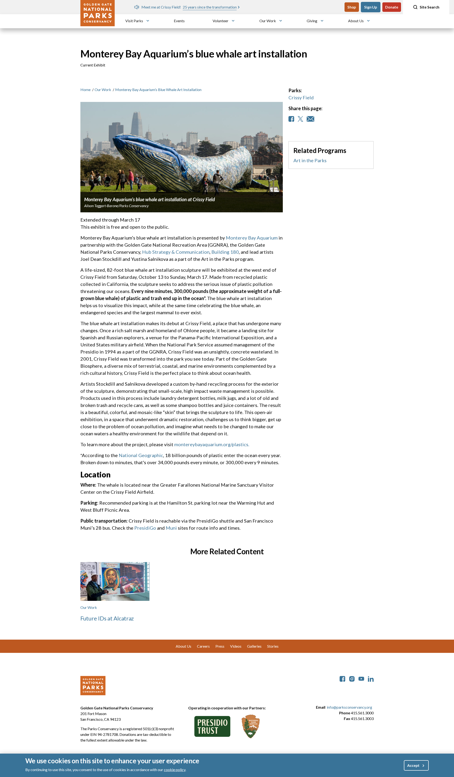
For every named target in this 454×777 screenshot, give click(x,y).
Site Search (429, 7)
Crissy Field (301, 97)
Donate (391, 7)
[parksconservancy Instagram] (352, 678)
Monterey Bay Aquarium (252, 237)
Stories (273, 646)
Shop (351, 7)
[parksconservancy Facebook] (342, 678)
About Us (356, 20)
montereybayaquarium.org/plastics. (211, 444)
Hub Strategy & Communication (176, 252)
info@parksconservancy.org (349, 707)
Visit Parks (134, 20)
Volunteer (220, 20)
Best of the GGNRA (335, 7)
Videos (235, 646)
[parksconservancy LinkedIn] (371, 678)
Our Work (267, 20)
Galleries (254, 646)
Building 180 (225, 252)
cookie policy (174, 769)
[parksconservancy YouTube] (361, 678)
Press (219, 646)
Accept (413, 765)
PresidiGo (145, 528)
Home (85, 89)
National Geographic (141, 455)
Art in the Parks (310, 160)
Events (179, 20)
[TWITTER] (300, 119)
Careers (203, 646)
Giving (312, 20)
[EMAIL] (310, 119)
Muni (171, 528)
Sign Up (370, 7)
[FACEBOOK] (291, 119)
